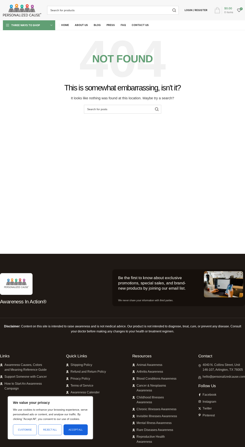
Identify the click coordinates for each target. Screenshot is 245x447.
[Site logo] (22, 10)
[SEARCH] (174, 10)
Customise (25, 429)
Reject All (50, 429)
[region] (50, 417)
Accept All (76, 429)
